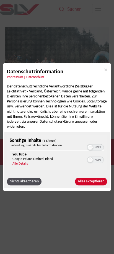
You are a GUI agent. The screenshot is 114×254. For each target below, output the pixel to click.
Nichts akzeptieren (24, 181)
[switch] (95, 147)
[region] (57, 153)
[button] (90, 147)
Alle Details (20, 163)
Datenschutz (35, 77)
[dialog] (57, 127)
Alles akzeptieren (91, 181)
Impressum (15, 77)
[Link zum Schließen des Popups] (105, 70)
